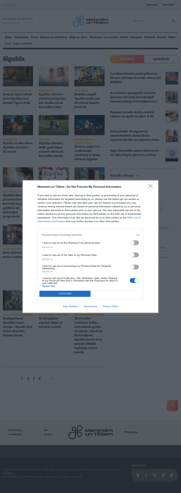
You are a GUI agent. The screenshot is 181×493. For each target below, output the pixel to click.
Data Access (90, 306)
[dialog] (90, 246)
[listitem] (90, 235)
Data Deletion (70, 306)
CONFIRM (65, 293)
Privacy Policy (110, 306)
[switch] (134, 242)
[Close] (151, 187)
